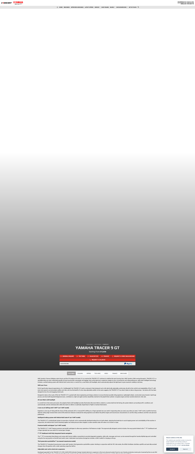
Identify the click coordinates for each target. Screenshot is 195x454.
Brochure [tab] (123, 373)
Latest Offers (89, 7)
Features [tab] (71, 373)
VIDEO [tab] (106, 373)
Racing (112, 7)
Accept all (172, 449)
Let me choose (185, 445)
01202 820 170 (190, 3)
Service (97, 7)
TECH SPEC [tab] (97, 373)
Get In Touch (132, 7)
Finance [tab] (114, 373)
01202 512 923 (190, 1)
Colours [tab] (80, 373)
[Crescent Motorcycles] (6, 2)
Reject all (185, 449)
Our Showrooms (121, 7)
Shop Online (105, 7)
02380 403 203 (190, 2)
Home (61, 7)
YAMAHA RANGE (89, 344)
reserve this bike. (64, 363)
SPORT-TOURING (98, 344)
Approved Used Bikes (77, 7)
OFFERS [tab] (89, 373)
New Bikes (67, 7)
